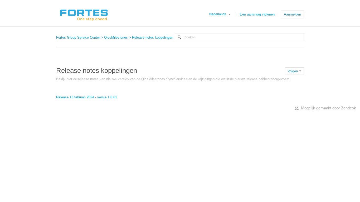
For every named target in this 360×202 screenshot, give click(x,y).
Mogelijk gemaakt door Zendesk (328, 108)
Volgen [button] (293, 71)
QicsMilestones (116, 37)
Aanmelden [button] (292, 14)
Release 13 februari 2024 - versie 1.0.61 (86, 97)
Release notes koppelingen (152, 37)
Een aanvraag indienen (257, 14)
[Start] (83, 13)
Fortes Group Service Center (78, 37)
